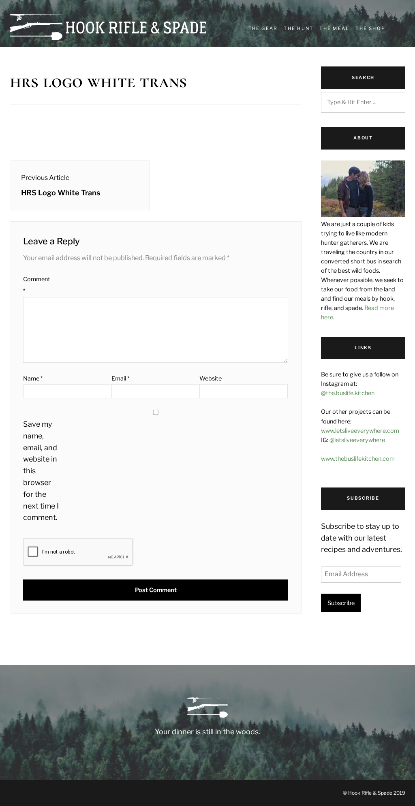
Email (120, 378)
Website (210, 378)
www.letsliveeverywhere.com (360, 430)
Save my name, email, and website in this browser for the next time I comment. (41, 471)
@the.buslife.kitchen (347, 393)
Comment (36, 285)
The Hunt (298, 28)
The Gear (263, 28)
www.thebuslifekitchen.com (358, 458)
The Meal (334, 28)
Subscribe (341, 603)
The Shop (370, 28)
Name (33, 378)
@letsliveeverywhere (357, 440)
